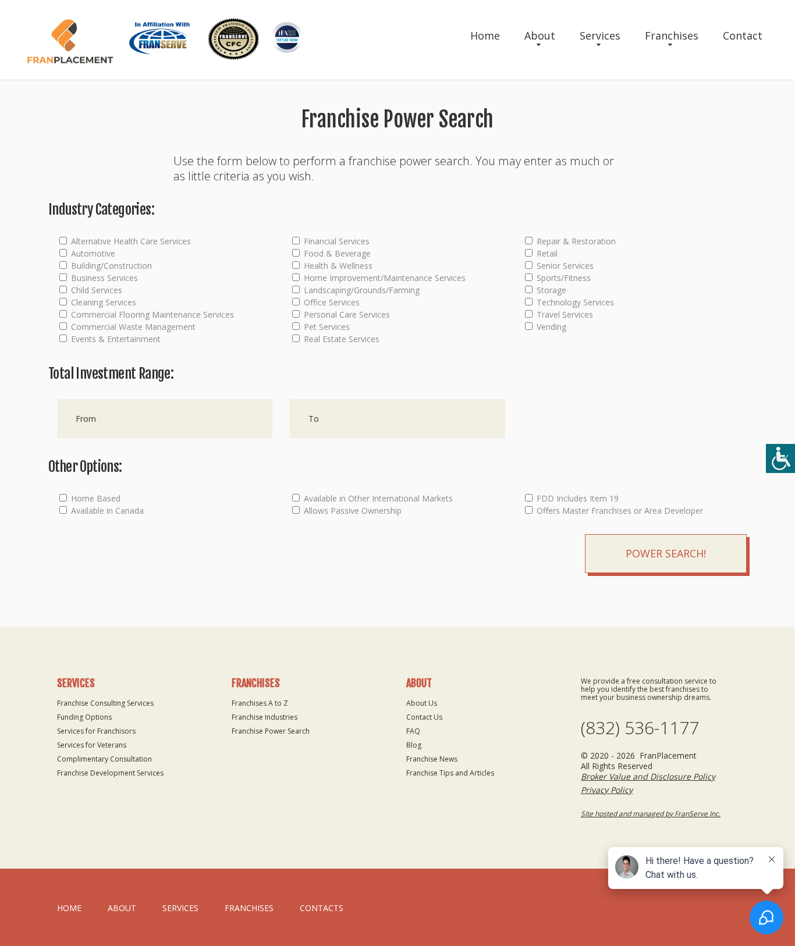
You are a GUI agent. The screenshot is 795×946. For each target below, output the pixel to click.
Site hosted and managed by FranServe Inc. (651, 814)
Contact (742, 35)
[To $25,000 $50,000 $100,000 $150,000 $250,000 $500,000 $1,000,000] (397, 418)
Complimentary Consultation (104, 759)
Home (485, 35)
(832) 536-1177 (640, 728)
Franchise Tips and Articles (450, 773)
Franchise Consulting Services (105, 703)
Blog (413, 745)
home (69, 907)
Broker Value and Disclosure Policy (648, 776)
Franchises (671, 35)
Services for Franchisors (96, 731)
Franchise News (431, 759)
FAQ (413, 731)
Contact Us (424, 717)
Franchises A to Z (260, 703)
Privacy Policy (607, 789)
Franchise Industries (264, 717)
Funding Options (84, 717)
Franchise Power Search (271, 731)
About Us (421, 703)
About (539, 35)
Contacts (321, 907)
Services (600, 35)
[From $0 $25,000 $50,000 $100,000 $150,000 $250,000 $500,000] (164, 418)
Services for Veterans (91, 745)
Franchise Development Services (110, 773)
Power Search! (666, 553)
